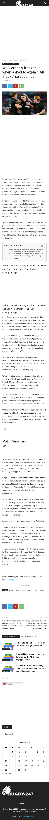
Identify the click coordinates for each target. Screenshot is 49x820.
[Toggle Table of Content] (41, 246)
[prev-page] (3, 677)
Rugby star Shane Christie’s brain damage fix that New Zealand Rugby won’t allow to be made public (36, 624)
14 (6, 761)
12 (38, 756)
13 (44, 756)
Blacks (17, 590)
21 (6, 765)
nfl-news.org (18, 811)
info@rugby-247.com (29, 816)
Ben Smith (23, 60)
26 (38, 765)
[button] (4, 3)
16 (19, 761)
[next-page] (7, 677)
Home (4, 60)
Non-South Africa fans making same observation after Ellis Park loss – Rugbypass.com (30, 668)
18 (32, 761)
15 (12, 761)
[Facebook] (4, 86)
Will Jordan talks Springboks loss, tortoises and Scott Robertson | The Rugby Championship (27, 250)
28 (6, 770)
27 (44, 765)
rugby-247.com (30, 811)
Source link (13, 580)
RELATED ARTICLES (11, 637)
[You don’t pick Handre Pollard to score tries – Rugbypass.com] (8, 645)
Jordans (42, 590)
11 (32, 756)
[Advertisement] (24, 32)
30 (19, 770)
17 (26, 761)
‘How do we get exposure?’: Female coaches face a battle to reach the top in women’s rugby (13, 624)
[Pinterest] (15, 86)
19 (38, 761)
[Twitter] (10, 86)
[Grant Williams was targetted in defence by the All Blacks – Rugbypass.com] (8, 657)
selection (6, 593)
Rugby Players (13, 60)
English (9, 684)
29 (12, 770)
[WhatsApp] (21, 86)
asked (11, 590)
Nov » (10, 773)
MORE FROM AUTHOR (30, 637)
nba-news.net (40, 809)
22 (12, 765)
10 (26, 756)
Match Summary (11, 258)
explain (29, 590)
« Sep (4, 773)
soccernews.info (27, 809)
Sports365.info (14, 809)
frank (35, 590)
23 (19, 765)
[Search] (45, 3)
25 (32, 765)
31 (26, 770)
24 (26, 765)
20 (44, 761)
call (23, 590)
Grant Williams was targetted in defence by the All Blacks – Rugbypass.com (29, 657)
